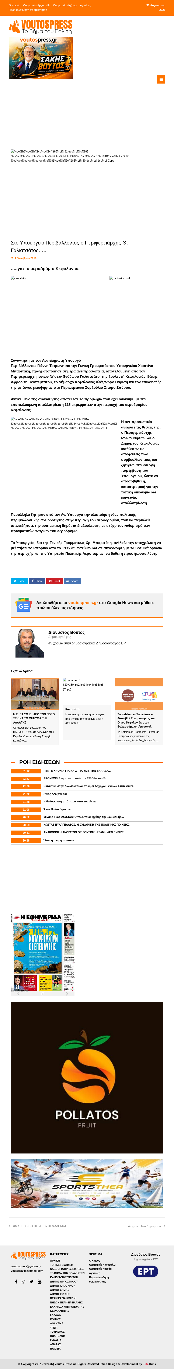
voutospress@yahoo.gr (26, 1266)
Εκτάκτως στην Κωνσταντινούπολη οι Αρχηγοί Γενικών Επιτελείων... (89, 786)
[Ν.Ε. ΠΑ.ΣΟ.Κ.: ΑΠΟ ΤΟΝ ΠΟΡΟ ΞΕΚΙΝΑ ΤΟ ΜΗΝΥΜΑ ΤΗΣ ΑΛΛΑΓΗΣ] (35, 694)
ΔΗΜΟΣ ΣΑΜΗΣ (59, 1289)
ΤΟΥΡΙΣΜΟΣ (57, 1331)
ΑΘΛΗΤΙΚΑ (56, 1323)
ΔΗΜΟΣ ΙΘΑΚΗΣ (60, 1294)
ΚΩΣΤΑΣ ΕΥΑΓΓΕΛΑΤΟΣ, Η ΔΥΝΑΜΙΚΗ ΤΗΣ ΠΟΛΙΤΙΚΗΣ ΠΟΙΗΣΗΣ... (87, 824)
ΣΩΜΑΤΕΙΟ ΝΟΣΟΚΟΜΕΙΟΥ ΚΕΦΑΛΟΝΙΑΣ (39, 1226)
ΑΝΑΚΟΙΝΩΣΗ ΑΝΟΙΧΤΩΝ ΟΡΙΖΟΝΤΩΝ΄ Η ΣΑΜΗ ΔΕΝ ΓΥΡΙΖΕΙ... (85, 832)
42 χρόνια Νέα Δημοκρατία (145, 1226)
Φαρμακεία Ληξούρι (65, 5)
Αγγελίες (85, 5)
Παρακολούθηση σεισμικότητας (28, 9)
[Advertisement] (104, 109)
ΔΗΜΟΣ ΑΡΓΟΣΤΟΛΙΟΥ (64, 1281)
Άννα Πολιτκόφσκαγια (58, 809)
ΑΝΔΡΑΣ (55, 1344)
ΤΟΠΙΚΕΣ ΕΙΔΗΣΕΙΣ (61, 1264)
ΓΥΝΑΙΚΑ (56, 1340)
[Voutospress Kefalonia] (40, 27)
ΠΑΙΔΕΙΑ (55, 1348)
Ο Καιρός (14, 5)
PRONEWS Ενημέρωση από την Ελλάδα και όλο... (77, 778)
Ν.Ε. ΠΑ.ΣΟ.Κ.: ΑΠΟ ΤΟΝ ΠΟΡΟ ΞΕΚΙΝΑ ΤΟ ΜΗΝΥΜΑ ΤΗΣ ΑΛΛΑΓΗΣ (34, 718)
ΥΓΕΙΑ (54, 1327)
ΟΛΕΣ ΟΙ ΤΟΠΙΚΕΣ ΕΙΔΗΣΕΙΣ (67, 1268)
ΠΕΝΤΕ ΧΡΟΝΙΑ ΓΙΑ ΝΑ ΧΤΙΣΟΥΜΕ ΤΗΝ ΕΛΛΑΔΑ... (77, 770)
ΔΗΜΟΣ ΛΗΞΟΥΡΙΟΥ (62, 1285)
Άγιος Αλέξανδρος (55, 793)
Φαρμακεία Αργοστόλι (36, 5)
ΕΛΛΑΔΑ (55, 1315)
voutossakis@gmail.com (27, 1270)
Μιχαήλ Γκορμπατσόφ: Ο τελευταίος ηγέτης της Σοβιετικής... (84, 816)
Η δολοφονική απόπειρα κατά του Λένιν (70, 801)
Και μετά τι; (72, 709)
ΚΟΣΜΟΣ (55, 1319)
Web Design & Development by (128, 1364)
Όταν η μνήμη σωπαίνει (59, 840)
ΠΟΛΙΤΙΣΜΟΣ (57, 1336)
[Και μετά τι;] (87, 691)
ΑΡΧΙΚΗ (55, 1260)
